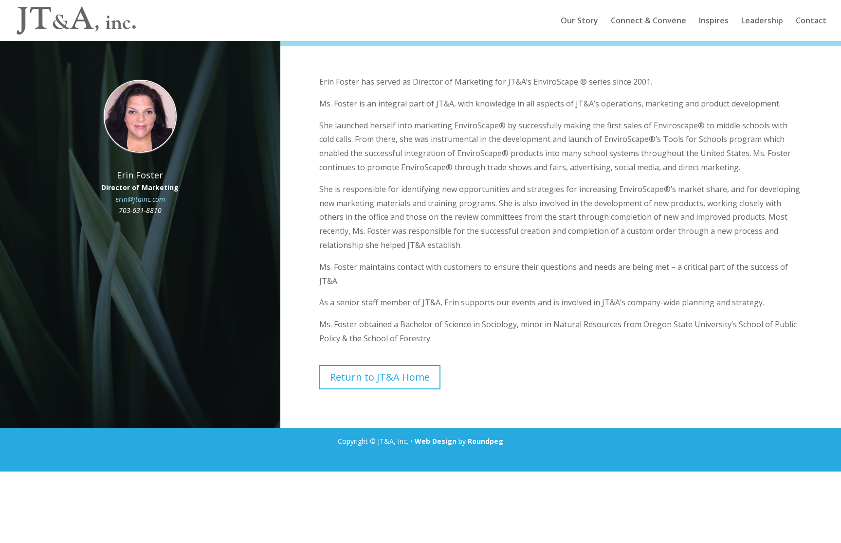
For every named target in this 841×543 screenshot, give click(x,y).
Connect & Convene (648, 21)
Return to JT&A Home (380, 377)
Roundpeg (485, 441)
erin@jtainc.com (140, 199)
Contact (811, 21)
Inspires (714, 21)
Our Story (579, 21)
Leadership (762, 21)
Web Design (436, 441)
